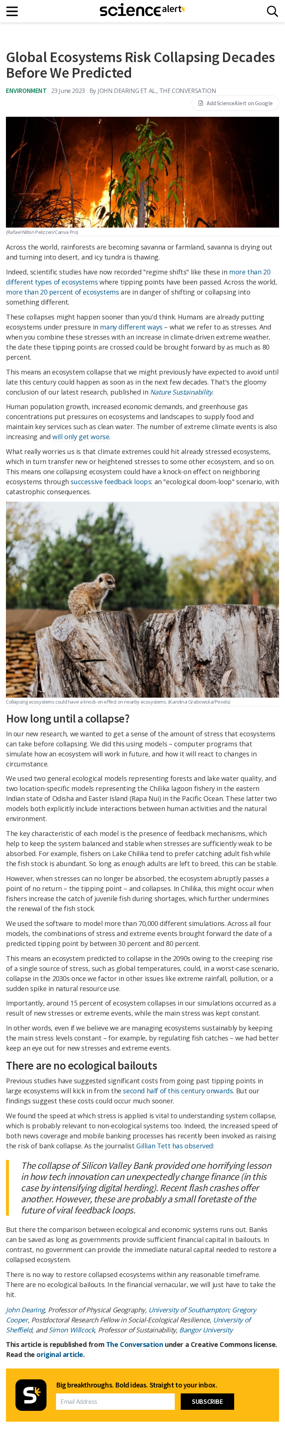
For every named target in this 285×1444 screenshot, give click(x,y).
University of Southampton (188, 1309)
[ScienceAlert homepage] (142, 11)
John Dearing (25, 1309)
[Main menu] (12, 11)
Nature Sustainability (181, 391)
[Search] (272, 11)
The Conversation (134, 1344)
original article (59, 1354)
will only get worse (80, 436)
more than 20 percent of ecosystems (62, 291)
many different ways (131, 326)
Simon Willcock (71, 1329)
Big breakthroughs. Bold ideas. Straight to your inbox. (136, 1385)
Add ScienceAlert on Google (240, 103)
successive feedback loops (111, 481)
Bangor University (205, 1329)
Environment (26, 90)
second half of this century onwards (178, 1090)
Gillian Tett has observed (174, 1145)
